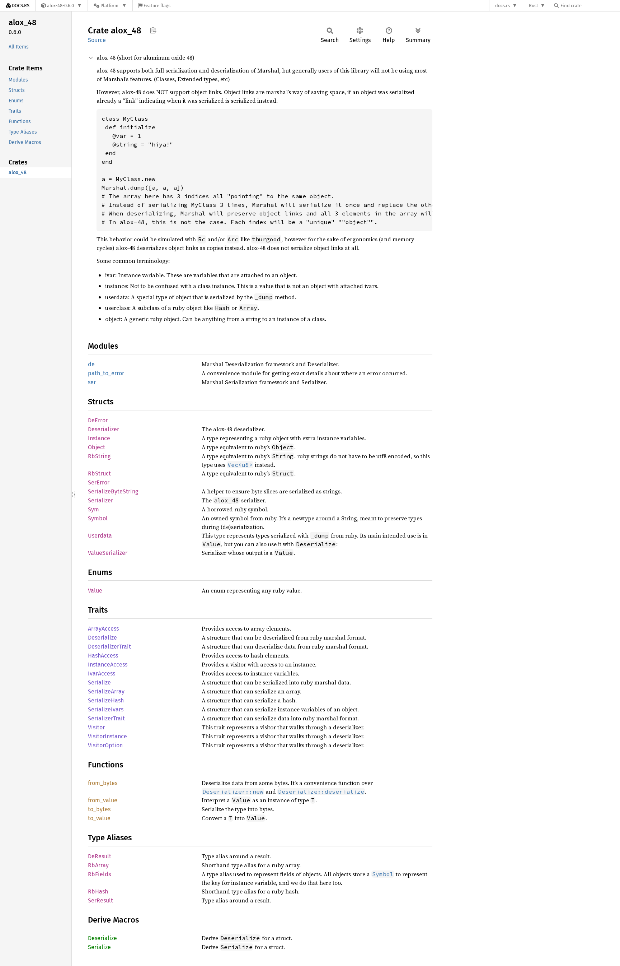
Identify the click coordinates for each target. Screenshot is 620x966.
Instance (99, 438)
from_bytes (102, 783)
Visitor (96, 727)
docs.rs (502, 5)
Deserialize (102, 637)
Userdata (100, 535)
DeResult (99, 856)
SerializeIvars (105, 709)
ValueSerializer (107, 552)
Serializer (100, 500)
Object (96, 447)
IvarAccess (101, 673)
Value (95, 590)
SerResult (100, 900)
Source (97, 40)
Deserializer (103, 429)
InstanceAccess (107, 664)
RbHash (98, 891)
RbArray (98, 865)
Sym (93, 509)
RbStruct (99, 473)
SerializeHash (106, 700)
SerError (98, 482)
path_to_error (106, 373)
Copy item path (153, 30)
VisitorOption (105, 745)
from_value (102, 800)
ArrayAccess (103, 628)
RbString (99, 456)
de (91, 364)
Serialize (99, 682)
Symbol (98, 518)
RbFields (99, 874)
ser (92, 382)
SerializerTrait (106, 718)
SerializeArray (106, 691)
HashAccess (103, 655)
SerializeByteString (113, 491)
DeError (98, 420)
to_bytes (99, 809)
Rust (533, 5)
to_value (99, 818)
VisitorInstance (107, 736)
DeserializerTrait (109, 646)
